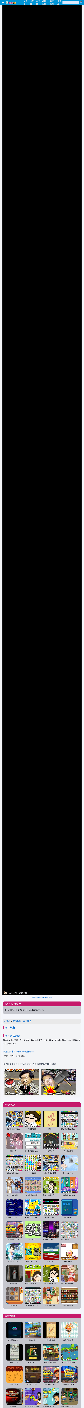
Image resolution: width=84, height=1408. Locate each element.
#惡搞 (34, 997)
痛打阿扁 (27, 1021)
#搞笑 (39, 997)
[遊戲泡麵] (11, 2)
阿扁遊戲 (17, 1021)
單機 (23, 1056)
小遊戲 (7, 1021)
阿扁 (18, 1056)
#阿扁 (44, 997)
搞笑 (12, 1056)
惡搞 (6, 1056)
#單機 (49, 997)
